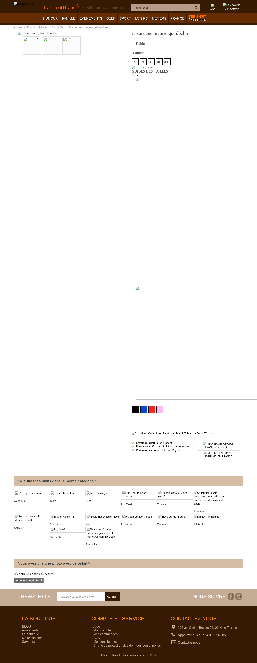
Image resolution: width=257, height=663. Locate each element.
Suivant (103, 46)
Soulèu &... (20, 527)
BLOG (26, 626)
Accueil (17, 27)
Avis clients (30, 630)
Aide (96, 626)
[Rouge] (152, 409)
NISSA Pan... (200, 524)
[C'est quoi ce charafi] (32, 493)
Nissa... (90, 524)
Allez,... (90, 500)
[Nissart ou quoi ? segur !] (139, 517)
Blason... (55, 524)
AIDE (212, 9)
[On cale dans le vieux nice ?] (175, 495)
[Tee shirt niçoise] (71, 45)
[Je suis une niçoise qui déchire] (37, 33)
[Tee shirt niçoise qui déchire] (52, 45)
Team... (54, 500)
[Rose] (160, 409)
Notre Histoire (32, 638)
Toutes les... (93, 544)
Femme (138, 53)
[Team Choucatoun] (68, 493)
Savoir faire (30, 641)
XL (159, 62)
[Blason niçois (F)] (68, 517)
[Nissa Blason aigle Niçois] (103, 517)
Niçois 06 (55, 537)
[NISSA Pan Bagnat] (210, 517)
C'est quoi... (21, 500)
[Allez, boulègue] (103, 493)
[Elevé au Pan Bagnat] (175, 517)
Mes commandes (105, 634)
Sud (54, 27)
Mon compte (102, 630)
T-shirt (140, 43)
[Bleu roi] (144, 409)
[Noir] (135, 409)
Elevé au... (163, 524)
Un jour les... (200, 511)
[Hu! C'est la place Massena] (139, 495)
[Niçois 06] (68, 530)
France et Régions (37, 27)
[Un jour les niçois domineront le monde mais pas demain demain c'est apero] (210, 498)
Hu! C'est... (127, 504)
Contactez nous (189, 642)
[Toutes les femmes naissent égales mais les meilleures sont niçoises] (103, 533)
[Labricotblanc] (23, 4)
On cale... (162, 504)
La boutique (30, 634)
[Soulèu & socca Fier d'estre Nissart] (32, 518)
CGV (96, 638)
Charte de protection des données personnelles (127, 645)
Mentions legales (105, 641)
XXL (167, 62)
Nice (62, 27)
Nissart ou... (128, 524)
